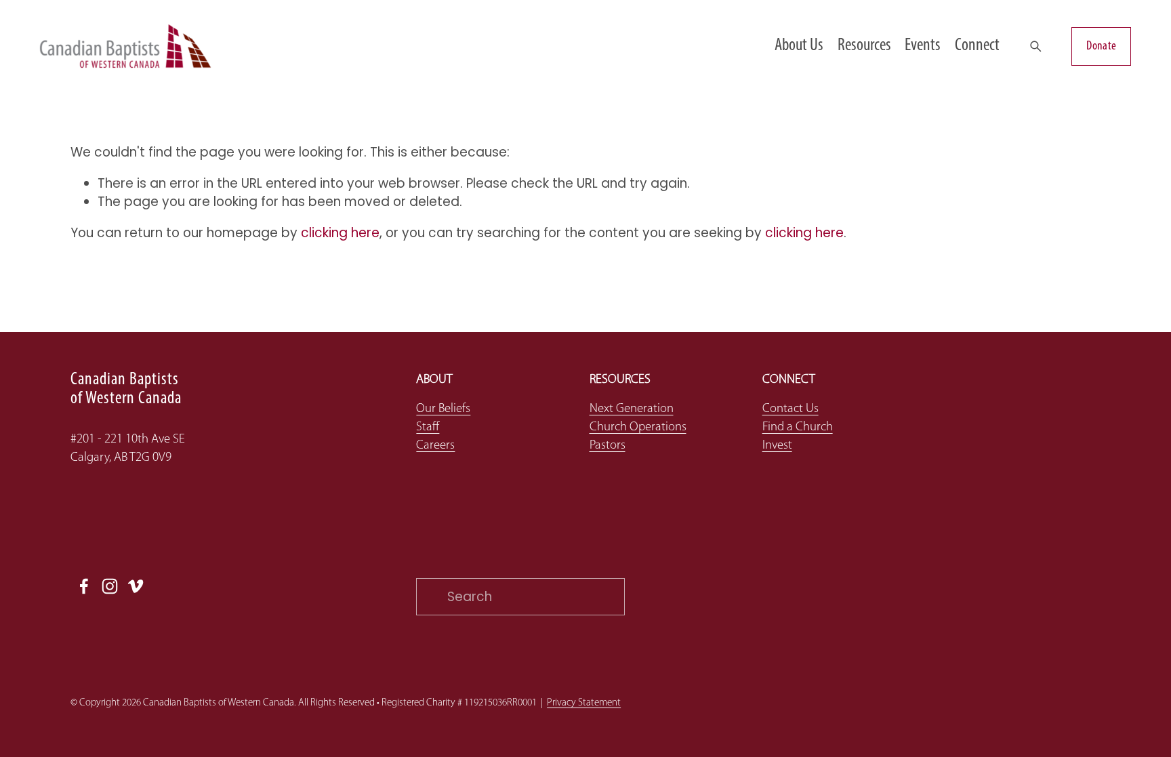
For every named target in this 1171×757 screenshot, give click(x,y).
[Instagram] (110, 586)
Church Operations (638, 427)
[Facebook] (84, 586)
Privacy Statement (584, 703)
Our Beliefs (443, 409)
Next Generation (632, 409)
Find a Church (797, 427)
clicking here (340, 233)
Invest (777, 445)
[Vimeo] (135, 586)
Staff (427, 427)
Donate (1101, 46)
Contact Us (790, 409)
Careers (435, 445)
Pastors (607, 445)
